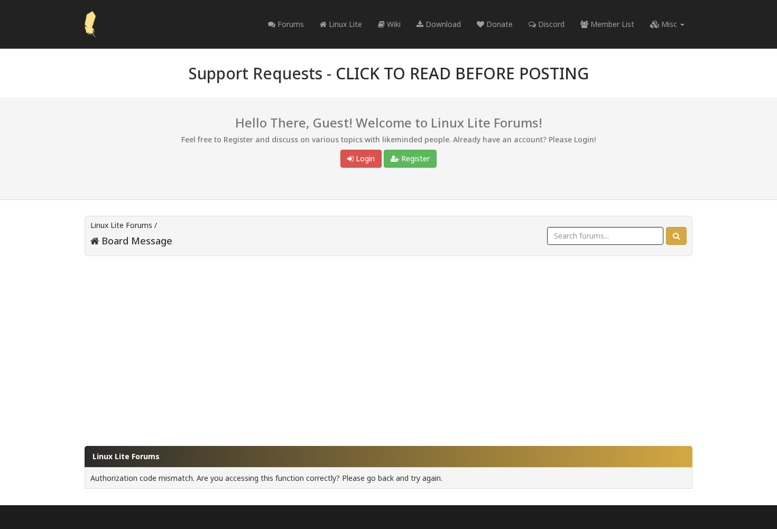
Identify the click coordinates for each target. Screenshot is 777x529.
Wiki (393, 24)
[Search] (676, 236)
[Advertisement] (388, 346)
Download (442, 24)
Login (364, 158)
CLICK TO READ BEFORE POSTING (462, 73)
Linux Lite (344, 24)
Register (414, 158)
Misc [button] (669, 24)
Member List (611, 24)
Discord (550, 24)
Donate (498, 24)
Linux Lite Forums (121, 225)
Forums (289, 24)
